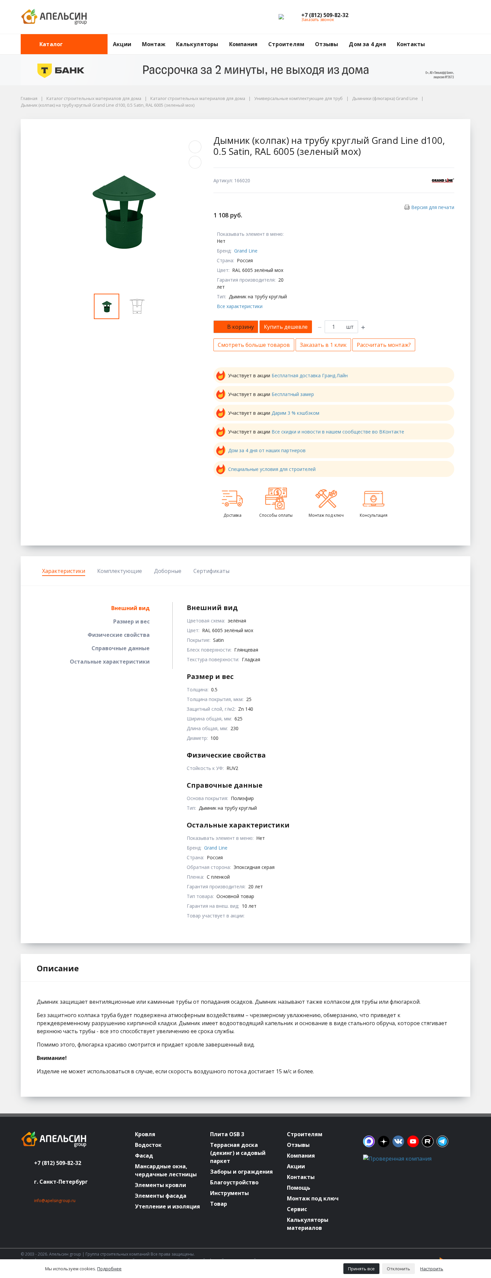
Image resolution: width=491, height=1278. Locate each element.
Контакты (411, 44)
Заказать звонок (317, 19)
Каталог (51, 44)
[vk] (398, 1141)
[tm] (442, 1141)
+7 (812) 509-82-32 (57, 1163)
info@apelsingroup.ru (54, 1200)
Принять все (361, 1269)
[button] (324, 15)
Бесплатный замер (293, 394)
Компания (243, 44)
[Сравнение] (444, 17)
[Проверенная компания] (397, 1158)
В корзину (240, 326)
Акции (122, 44)
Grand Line (246, 251)
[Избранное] (428, 17)
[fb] (369, 1141)
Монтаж (153, 44)
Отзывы (326, 44)
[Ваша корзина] (459, 17)
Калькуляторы (197, 44)
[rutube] (428, 1141)
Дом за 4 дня (367, 44)
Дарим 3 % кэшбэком (295, 413)
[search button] (467, 38)
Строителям (286, 44)
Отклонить (398, 1269)
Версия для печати (432, 207)
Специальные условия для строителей (272, 469)
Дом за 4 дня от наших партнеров (267, 450)
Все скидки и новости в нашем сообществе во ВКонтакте (338, 431)
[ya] (383, 1141)
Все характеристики (240, 306)
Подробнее (109, 1269)
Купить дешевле (286, 326)
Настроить (431, 1269)
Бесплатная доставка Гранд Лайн (310, 375)
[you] (413, 1141)
